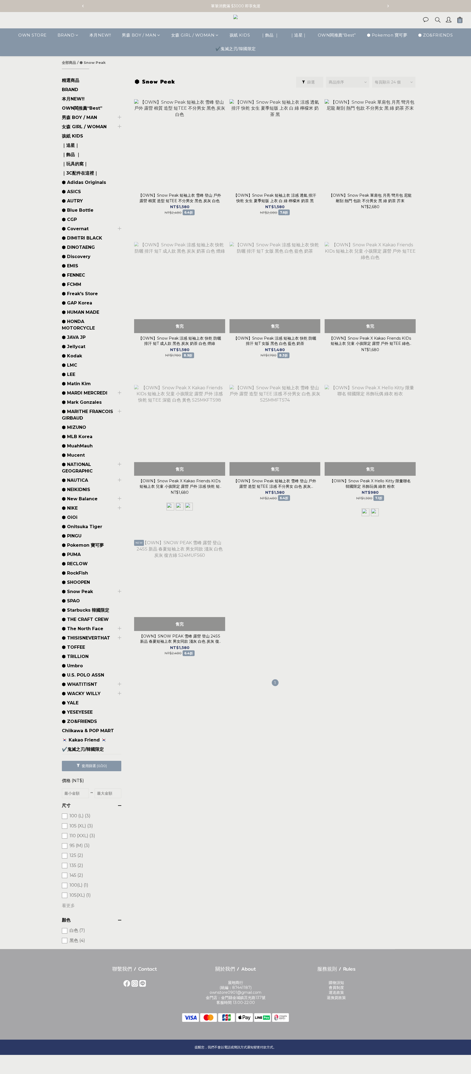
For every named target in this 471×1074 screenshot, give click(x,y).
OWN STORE (32, 35)
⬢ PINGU (71, 536)
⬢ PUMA (71, 554)
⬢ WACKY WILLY (81, 693)
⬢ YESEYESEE (77, 712)
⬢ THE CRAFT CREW (85, 619)
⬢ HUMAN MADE (80, 312)
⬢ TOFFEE (73, 647)
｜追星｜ (298, 35)
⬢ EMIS (70, 265)
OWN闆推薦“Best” (337, 35)
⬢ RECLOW (75, 563)
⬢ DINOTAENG (78, 247)
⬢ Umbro (72, 665)
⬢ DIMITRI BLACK (82, 238)
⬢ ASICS (71, 191)
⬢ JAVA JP (74, 337)
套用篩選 (94, 766)
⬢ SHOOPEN (76, 582)
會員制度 (336, 987)
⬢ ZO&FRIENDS (435, 35)
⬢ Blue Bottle (77, 210)
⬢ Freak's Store (80, 293)
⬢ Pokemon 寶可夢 (387, 35)
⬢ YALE (70, 702)
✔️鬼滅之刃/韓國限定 (235, 49)
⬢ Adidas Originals (84, 182)
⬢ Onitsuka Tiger (82, 526)
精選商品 (70, 80)
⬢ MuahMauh (77, 445)
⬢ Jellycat (73, 346)
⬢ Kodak (72, 355)
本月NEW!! (100, 35)
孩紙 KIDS (240, 35)
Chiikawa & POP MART (88, 730)
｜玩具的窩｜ (75, 163)
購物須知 (336, 982)
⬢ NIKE (70, 508)
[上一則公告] (82, 6)
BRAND (66, 35)
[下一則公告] (388, 6)
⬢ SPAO (71, 600)
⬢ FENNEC (73, 275)
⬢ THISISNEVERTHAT (86, 638)
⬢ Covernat (75, 228)
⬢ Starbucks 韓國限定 (85, 610)
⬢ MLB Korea (77, 436)
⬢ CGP (69, 219)
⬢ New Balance (80, 498)
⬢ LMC (69, 365)
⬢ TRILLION (75, 656)
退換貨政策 (336, 997)
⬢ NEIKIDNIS (76, 489)
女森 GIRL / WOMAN (193, 35)
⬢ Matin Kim (76, 383)
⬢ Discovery (76, 256)
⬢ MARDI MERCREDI (84, 393)
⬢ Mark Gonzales (82, 402)
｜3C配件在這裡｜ (80, 173)
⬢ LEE (68, 374)
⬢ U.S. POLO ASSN (83, 675)
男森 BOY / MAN (139, 35)
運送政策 (336, 992)
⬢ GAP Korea (77, 303)
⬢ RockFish (75, 573)
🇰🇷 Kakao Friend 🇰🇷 (84, 740)
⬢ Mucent (73, 455)
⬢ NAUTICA (75, 480)
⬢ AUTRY (72, 201)
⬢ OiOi (69, 517)
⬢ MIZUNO (74, 427)
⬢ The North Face (82, 628)
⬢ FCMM (71, 284)
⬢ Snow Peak (93, 62)
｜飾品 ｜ (270, 35)
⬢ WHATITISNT (79, 684)
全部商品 (69, 62)
